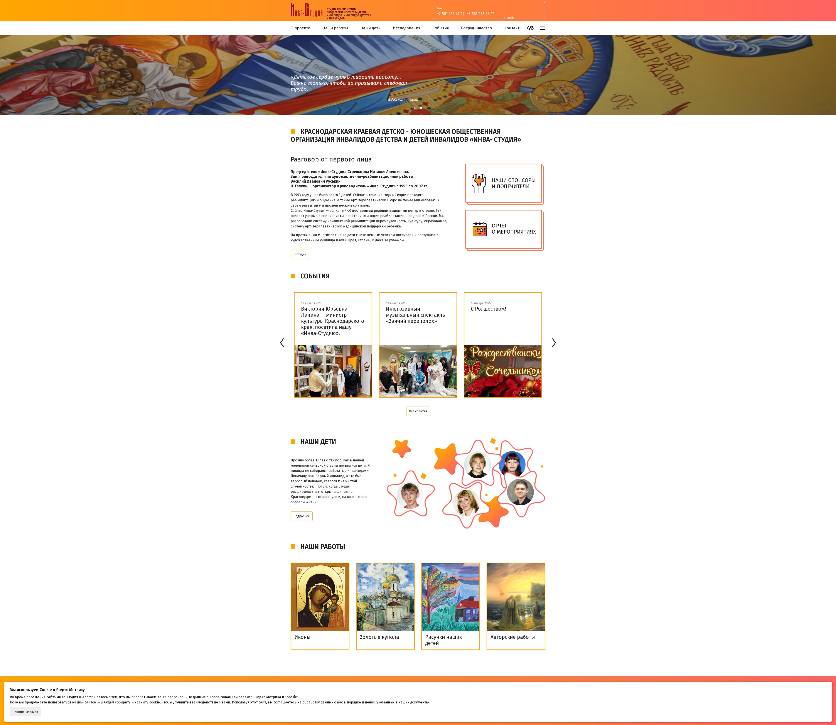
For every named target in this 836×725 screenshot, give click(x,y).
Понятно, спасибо (25, 711)
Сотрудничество (476, 28)
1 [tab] (415, 108)
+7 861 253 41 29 (451, 13)
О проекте (300, 28)
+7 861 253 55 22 (480, 13)
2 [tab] (421, 108)
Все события (418, 411)
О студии (299, 254)
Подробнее (301, 516)
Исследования (406, 28)
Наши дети (370, 28)
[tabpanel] (418, 75)
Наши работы (335, 28)
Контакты (513, 28)
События (441, 28)
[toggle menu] (542, 28)
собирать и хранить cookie (137, 702)
